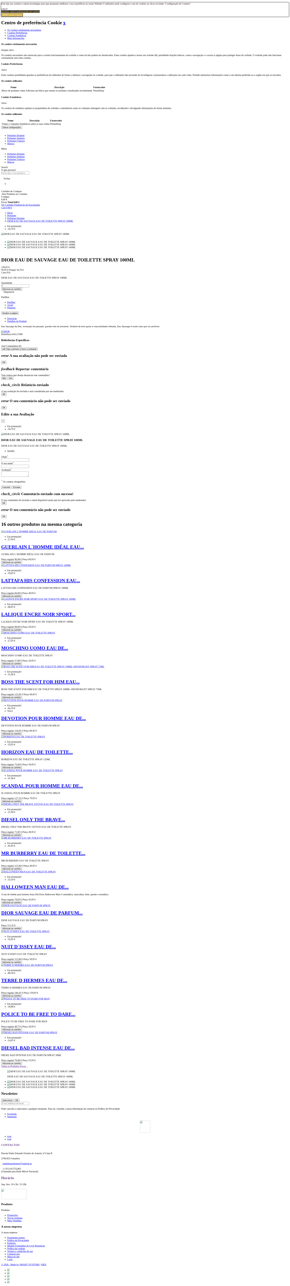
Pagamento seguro (16, 1237)
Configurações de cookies (20, 11)
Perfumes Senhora (16, 138)
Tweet (10, 305)
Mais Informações (15, 38)
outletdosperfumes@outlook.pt (17, 1163)
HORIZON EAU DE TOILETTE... (37, 752)
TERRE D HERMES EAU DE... (34, 980)
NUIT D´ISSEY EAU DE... (28, 946)
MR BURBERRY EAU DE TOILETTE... (43, 853)
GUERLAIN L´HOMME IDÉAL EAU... (42, 547)
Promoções (12, 1215)
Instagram (12, 1116)
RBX (43, 1264)
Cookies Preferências (17, 32)
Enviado (16, 487)
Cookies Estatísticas (16, 35)
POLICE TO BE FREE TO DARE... (38, 1014)
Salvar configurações (11, 127)
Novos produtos (15, 1218)
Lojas (10, 1259)
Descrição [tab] (12, 318)
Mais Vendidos (14, 1220)
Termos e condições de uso (20, 1251)
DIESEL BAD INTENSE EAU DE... (38, 1048)
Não (4, 378)
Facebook (12, 1114)
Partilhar (11, 302)
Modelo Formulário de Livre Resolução (26, 1246)
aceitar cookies (12, 14)
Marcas (10, 143)
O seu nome (7, 463)
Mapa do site (13, 1256)
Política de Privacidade (18, 1240)
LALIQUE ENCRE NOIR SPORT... (38, 614)
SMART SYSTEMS (29, 1264)
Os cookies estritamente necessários (24, 30)
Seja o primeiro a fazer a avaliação (19, 349)
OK (3, 362)
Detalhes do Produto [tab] (17, 321)
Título (4, 457)
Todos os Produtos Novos (14, 1066)
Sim (10, 378)
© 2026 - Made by (10, 1264)
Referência (6, 334)
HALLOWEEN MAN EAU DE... (35, 887)
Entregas (11, 1243)
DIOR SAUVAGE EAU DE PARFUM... (42, 913)
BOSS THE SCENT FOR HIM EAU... (40, 681)
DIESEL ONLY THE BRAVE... (33, 819)
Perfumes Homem (15, 135)
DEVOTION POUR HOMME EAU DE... (43, 718)
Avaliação (6, 470)
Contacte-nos (13, 1254)
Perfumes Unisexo (16, 141)
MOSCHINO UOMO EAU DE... (34, 648)
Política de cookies (16, 1248)
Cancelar (6, 487)
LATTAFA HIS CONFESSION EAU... (40, 580)
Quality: (11, 451)
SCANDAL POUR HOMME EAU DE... (42, 785)
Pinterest (11, 307)
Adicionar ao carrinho (11, 289)
